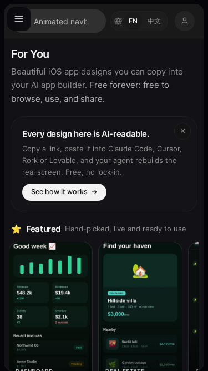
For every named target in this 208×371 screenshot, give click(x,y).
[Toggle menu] (19, 19)
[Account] (185, 21)
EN (133, 21)
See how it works (64, 191)
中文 (154, 21)
